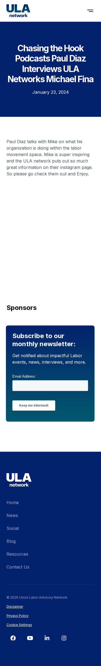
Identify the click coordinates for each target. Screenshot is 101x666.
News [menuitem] (12, 515)
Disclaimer (14, 607)
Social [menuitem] (12, 528)
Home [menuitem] (12, 502)
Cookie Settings (19, 625)
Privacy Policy (17, 616)
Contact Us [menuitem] (17, 567)
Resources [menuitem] (17, 554)
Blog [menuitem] (11, 541)
